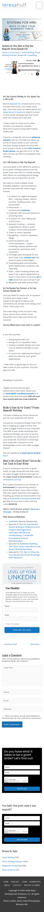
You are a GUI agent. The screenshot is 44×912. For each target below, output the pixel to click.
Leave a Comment (11, 52)
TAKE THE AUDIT (22, 840)
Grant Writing (27, 52)
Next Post (36, 644)
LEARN (24, 882)
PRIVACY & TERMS (32, 885)
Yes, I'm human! (13, 624)
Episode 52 (15, 104)
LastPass (13, 521)
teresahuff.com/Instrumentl (19, 393)
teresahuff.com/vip (12, 479)
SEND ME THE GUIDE (22, 630)
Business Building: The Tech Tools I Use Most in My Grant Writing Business (25, 546)
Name (7, 606)
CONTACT (17, 885)
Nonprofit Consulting (27, 55)
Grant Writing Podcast (12, 861)
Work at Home (8, 870)
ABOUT (7, 885)
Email (7, 615)
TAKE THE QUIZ (22, 789)
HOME (5, 882)
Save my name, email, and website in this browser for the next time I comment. (21, 717)
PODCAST (15, 882)
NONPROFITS (35, 882)
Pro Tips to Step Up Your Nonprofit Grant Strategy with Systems (24, 555)
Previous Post (9, 644)
